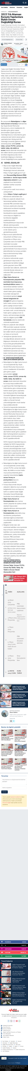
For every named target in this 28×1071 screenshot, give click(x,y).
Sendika (4, 1046)
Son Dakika (4, 7)
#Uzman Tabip (19, 39)
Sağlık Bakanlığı (13, 11)
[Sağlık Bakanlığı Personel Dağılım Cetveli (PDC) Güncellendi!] (7, 733)
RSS (4, 1058)
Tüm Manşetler (7, 1033)
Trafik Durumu (6, 1030)
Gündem (12, 7)
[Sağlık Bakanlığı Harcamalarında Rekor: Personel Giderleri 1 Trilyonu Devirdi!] (21, 747)
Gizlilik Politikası (6, 1048)
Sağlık (10, 1046)
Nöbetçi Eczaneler (8, 1025)
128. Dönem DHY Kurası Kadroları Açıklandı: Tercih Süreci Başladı (7, 767)
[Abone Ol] (26, 64)
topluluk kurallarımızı (16, 797)
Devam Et (12, 718)
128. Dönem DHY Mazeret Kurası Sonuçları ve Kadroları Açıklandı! (20, 768)
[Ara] (23, 2)
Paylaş (4, 64)
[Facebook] (8, 1021)
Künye (21, 1046)
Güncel (19, 1041)
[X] (11, 1021)
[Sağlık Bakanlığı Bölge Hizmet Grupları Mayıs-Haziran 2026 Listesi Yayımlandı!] (7, 747)
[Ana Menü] (25, 2)
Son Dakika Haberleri (8, 1035)
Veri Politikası (5, 1051)
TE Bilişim (17, 1063)
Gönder (4, 792)
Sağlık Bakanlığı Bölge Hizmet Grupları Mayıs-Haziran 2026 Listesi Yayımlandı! (7, 753)
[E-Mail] (11, 721)
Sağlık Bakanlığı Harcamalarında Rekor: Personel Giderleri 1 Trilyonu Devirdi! (20, 753)
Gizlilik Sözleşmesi (20, 1049)
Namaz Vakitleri (7, 1028)
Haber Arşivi (6, 1037)
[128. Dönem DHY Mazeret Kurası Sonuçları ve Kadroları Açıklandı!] (21, 761)
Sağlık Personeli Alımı (7, 1044)
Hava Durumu (6, 1027)
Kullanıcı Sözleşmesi (7, 1049)
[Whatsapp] (19, 1021)
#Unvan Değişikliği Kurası (7, 39)
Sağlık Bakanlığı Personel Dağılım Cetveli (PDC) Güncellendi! (7, 739)
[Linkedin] (13, 721)
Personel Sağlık (7, 802)
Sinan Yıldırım (13, 712)
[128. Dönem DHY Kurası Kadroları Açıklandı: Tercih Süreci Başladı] (7, 761)
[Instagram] (14, 1021)
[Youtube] (17, 1021)
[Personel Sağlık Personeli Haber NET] (6, 2)
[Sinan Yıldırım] (4, 713)
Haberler (3, 11)
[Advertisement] (14, 875)
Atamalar (19, 7)
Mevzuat (18, 1044)
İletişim (14, 1048)
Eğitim (16, 1046)
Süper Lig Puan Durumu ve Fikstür (12, 1032)
